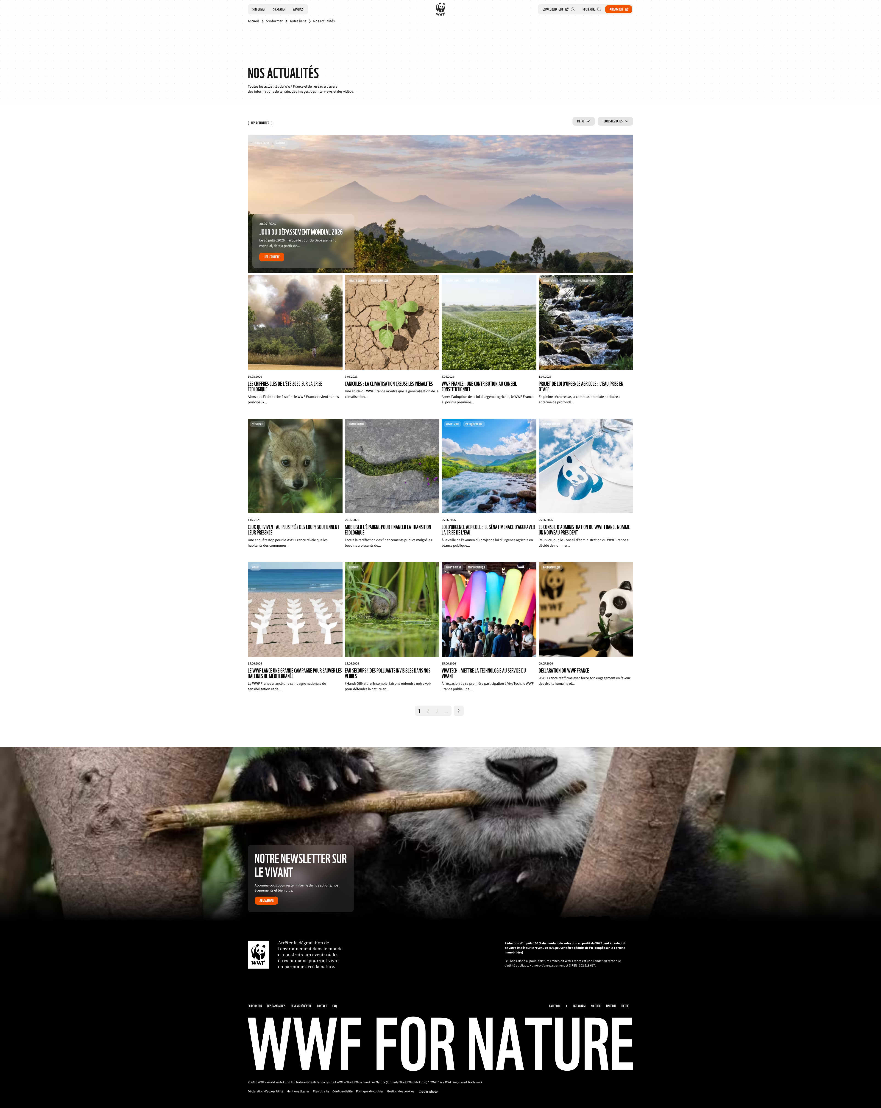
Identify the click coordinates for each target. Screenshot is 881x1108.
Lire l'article (272, 257)
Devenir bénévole (301, 1006)
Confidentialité (342, 1091)
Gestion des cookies (400, 1091)
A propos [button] (298, 9)
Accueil (253, 21)
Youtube (596, 1006)
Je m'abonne (266, 900)
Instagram (579, 1006)
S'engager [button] (279, 9)
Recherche (589, 9)
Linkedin (611, 1006)
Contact (322, 1006)
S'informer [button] (258, 9)
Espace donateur (553, 9)
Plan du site (321, 1091)
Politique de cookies (370, 1091)
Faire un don (616, 9)
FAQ (334, 1006)
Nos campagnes (276, 1006)
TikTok (625, 1006)
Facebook (554, 1006)
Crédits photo (428, 1091)
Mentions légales (298, 1091)
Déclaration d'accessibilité (265, 1091)
